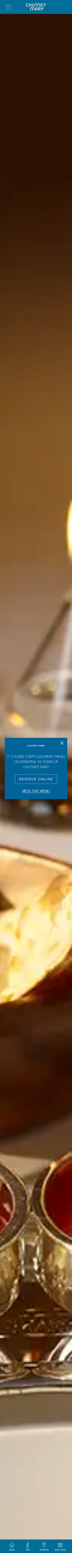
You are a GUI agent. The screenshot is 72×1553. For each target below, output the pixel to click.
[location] (44, 1547)
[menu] (8, 7)
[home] (12, 1547)
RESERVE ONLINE (36, 779)
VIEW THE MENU (36, 791)
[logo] (36, 6)
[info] (28, 1547)
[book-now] (60, 1547)
